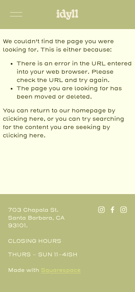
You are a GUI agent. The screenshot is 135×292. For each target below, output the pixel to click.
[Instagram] (101, 209)
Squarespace (61, 270)
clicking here (23, 118)
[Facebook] (112, 209)
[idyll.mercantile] (123, 209)
